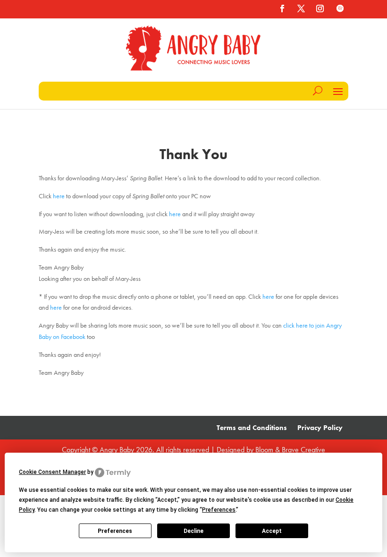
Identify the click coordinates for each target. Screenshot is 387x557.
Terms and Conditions (252, 428)
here (59, 196)
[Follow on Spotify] (339, 8)
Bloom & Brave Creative (290, 450)
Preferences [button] (219, 509)
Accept (272, 531)
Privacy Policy (320, 428)
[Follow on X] (301, 8)
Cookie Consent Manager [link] (52, 472)
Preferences (115, 531)
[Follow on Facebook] (282, 8)
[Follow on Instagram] (320, 8)
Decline (193, 531)
